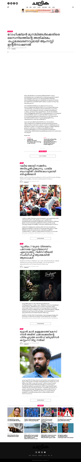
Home (27, 7)
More (49, 7)
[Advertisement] (40, 22)
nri (51, 455)
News (30, 7)
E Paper (53, 7)
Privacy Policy (34, 455)
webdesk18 (26, 182)
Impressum (40, 455)
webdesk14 (26, 344)
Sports (34, 7)
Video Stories (44, 7)
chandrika (14, 48)
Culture (39, 7)
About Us (45, 455)
